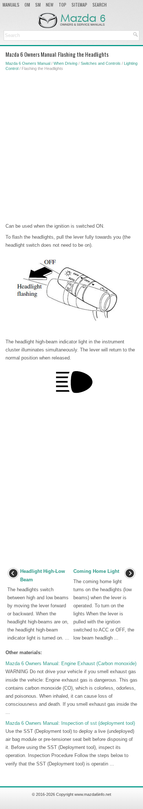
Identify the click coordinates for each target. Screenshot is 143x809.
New (50, 4)
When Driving (65, 63)
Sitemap (79, 4)
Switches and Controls (101, 63)
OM (27, 4)
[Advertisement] (71, 145)
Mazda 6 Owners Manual (28, 63)
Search (99, 4)
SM (38, 4)
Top (62, 4)
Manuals (11, 4)
